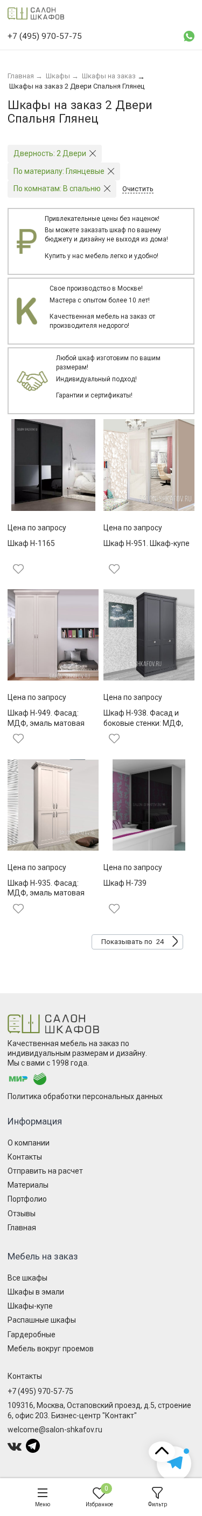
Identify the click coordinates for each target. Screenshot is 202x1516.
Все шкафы (27, 1278)
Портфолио (27, 1199)
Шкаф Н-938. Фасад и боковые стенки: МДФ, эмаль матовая (143, 723)
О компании (29, 1142)
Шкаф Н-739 (125, 883)
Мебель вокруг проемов (51, 1348)
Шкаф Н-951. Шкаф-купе (146, 543)
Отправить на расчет (45, 1171)
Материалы (28, 1185)
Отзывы (22, 1213)
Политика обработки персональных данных (85, 1096)
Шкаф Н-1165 (31, 543)
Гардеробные (31, 1334)
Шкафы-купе (30, 1306)
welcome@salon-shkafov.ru (55, 1429)
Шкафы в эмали (36, 1292)
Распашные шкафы (42, 1320)
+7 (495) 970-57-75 (40, 1391)
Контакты (25, 1157)
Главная (22, 1227)
